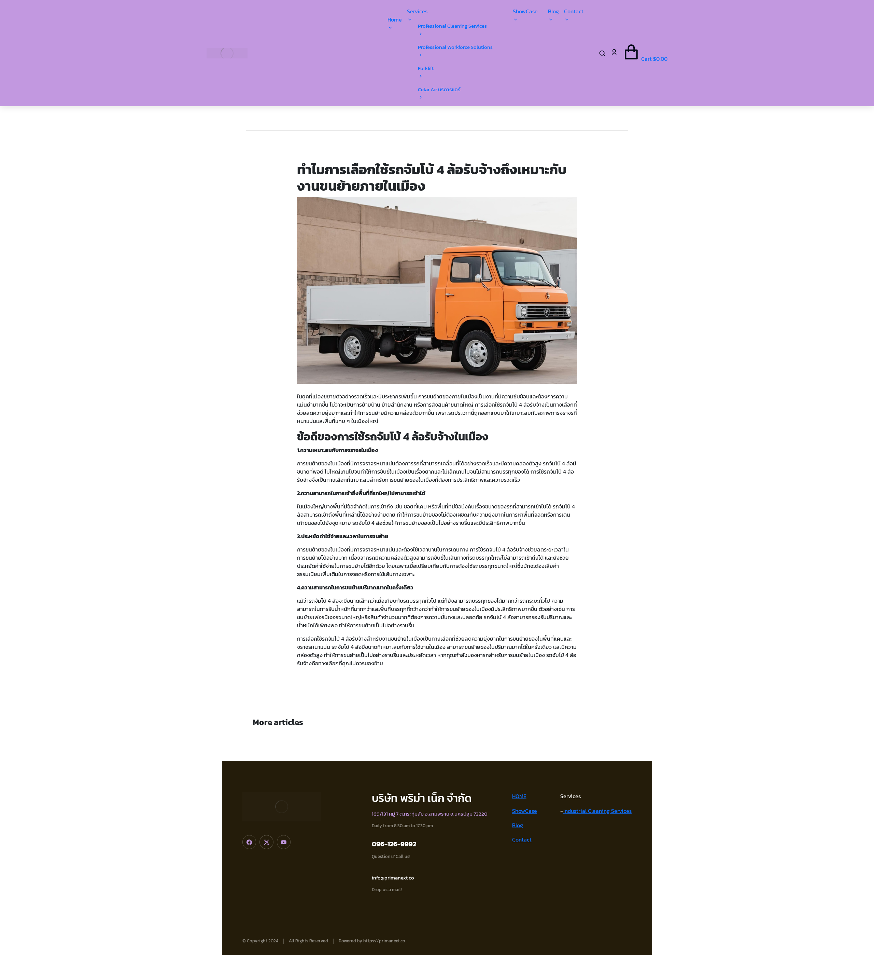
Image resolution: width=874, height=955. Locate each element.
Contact (522, 839)
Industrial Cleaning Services (597, 811)
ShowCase (524, 811)
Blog (517, 825)
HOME (519, 796)
